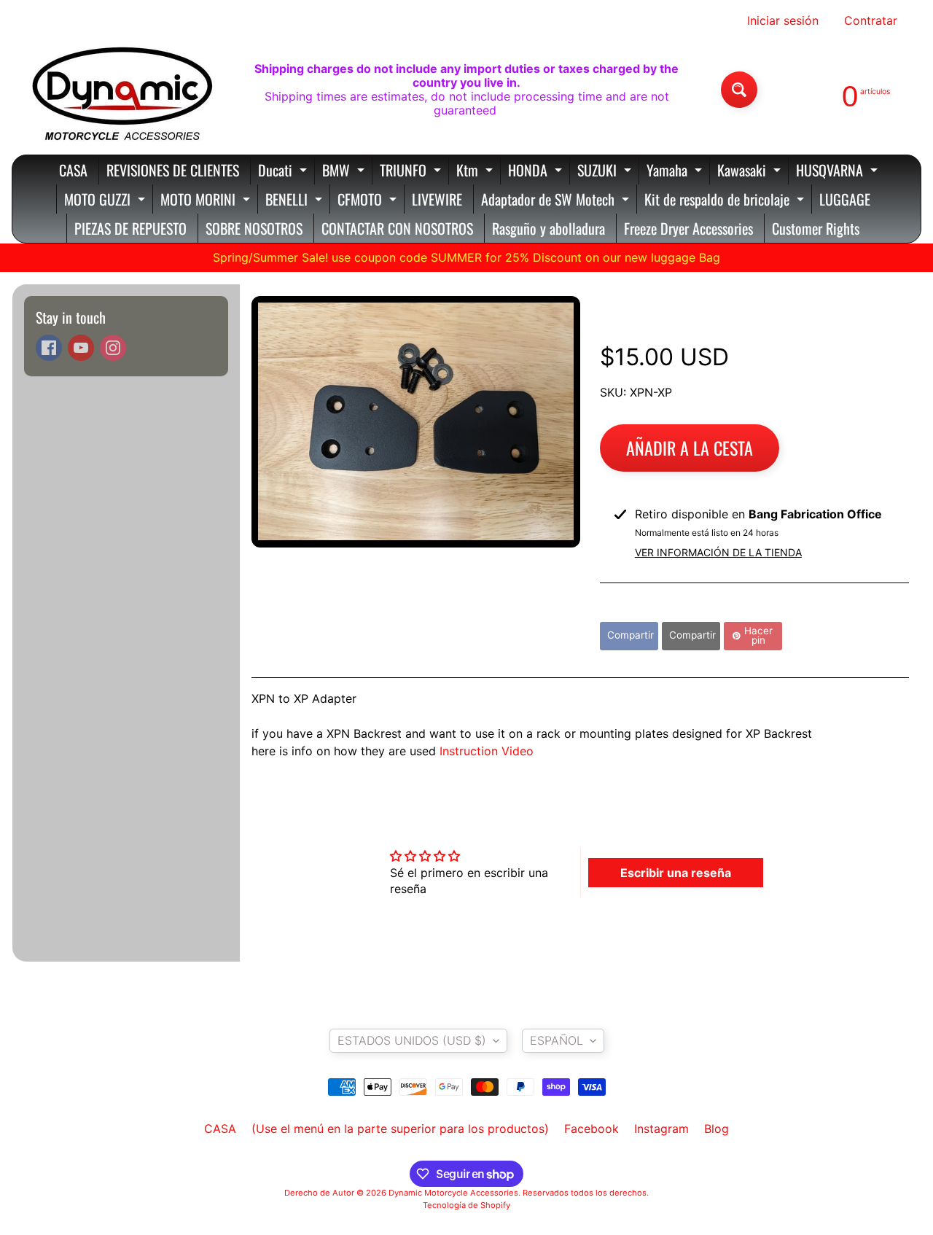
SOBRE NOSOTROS (254, 228)
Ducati (284, 171)
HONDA (537, 171)
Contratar (870, 20)
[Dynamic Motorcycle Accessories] (121, 89)
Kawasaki (750, 171)
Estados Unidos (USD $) (411, 1040)
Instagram (661, 1128)
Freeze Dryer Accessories (688, 228)
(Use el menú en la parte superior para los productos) (400, 1128)
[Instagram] (113, 348)
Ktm (476, 171)
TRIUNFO (412, 171)
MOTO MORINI (207, 201)
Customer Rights (815, 228)
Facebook (591, 1128)
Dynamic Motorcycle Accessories (453, 1193)
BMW (345, 171)
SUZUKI (606, 171)
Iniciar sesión (783, 20)
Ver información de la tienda (718, 552)
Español (556, 1040)
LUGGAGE (844, 199)
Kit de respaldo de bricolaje (726, 201)
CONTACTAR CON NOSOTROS (397, 228)
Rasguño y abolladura (548, 228)
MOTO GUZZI (106, 201)
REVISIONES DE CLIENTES (172, 170)
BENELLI (295, 201)
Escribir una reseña (675, 872)
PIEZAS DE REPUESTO (130, 228)
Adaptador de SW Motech (557, 201)
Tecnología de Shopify (466, 1205)
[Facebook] (49, 348)
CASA (73, 170)
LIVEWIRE (437, 199)
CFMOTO (368, 201)
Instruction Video (487, 751)
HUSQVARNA (838, 171)
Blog (716, 1128)
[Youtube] (81, 348)
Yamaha (676, 171)
